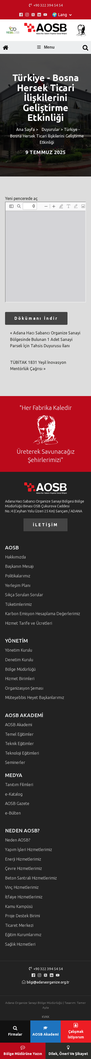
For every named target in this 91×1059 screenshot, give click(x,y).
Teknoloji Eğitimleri (22, 753)
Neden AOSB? (17, 840)
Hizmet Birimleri (19, 678)
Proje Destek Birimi (22, 915)
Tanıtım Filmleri (19, 784)
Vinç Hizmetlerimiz (22, 887)
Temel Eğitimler (19, 734)
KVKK (45, 1016)
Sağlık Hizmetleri (20, 944)
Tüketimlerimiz (18, 604)
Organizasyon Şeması (24, 688)
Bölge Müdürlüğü (20, 669)
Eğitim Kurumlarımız (23, 934)
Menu (49, 47)
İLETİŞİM (45, 524)
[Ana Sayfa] (5, 47)
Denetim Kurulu (19, 659)
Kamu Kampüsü (19, 906)
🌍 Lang (59, 14)
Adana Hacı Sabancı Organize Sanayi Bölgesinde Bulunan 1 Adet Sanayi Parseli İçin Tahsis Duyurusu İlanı (45, 339)
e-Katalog (13, 794)
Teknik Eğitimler (19, 743)
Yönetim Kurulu (18, 650)
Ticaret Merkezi (19, 925)
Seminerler (15, 762)
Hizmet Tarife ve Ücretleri (28, 623)
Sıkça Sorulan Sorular (24, 594)
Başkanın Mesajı (19, 566)
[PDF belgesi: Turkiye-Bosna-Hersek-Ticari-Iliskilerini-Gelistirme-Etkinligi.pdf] (45, 252)
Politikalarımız (17, 576)
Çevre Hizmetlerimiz (23, 868)
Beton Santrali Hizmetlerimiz (31, 878)
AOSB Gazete (17, 803)
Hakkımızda (15, 557)
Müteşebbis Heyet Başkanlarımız (34, 697)
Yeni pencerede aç (21, 198)
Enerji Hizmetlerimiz (23, 859)
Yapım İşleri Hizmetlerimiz (28, 849)
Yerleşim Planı (17, 585)
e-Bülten (13, 813)
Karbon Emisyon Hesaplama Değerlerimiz (42, 613)
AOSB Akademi (18, 724)
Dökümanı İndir (36, 318)
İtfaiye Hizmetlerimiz (23, 897)
